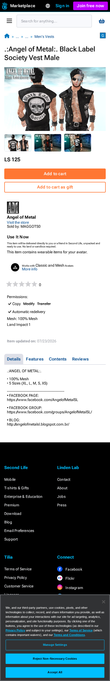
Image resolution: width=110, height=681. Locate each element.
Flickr (69, 578)
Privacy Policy (15, 577)
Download (13, 513)
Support (11, 539)
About (62, 488)
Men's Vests (44, 36)
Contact (63, 479)
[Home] (7, 36)
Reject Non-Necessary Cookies (55, 658)
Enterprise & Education (23, 496)
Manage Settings (55, 644)
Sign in (62, 5)
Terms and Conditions (69, 634)
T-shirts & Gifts (16, 488)
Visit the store (18, 222)
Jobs (61, 496)
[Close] (103, 602)
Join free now (90, 5)
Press (61, 505)
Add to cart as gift (55, 187)
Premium (11, 505)
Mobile (9, 479)
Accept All (55, 672)
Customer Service (18, 586)
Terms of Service (18, 569)
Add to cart (55, 173)
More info (29, 269)
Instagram (74, 588)
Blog (8, 522)
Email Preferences (19, 530)
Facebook (73, 569)
